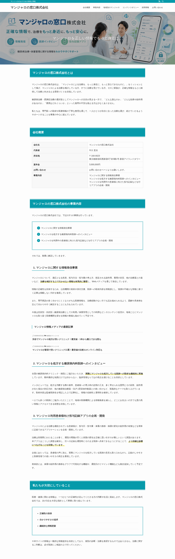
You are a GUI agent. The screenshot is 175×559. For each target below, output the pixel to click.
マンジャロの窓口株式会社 (29, 7)
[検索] (162, 1)
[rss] (159, 1)
